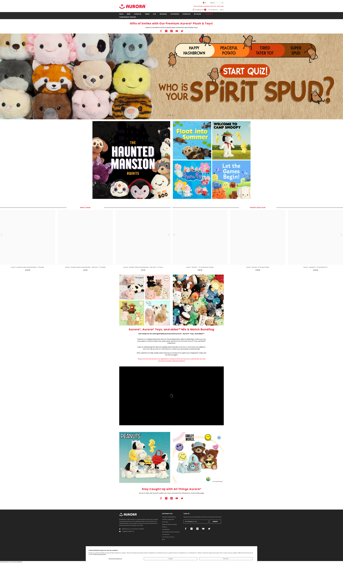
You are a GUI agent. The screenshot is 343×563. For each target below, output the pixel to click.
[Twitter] (182, 31)
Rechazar (225, 558)
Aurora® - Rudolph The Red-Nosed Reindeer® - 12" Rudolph (27, 267)
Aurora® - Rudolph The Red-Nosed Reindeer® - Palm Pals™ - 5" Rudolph (85, 267)
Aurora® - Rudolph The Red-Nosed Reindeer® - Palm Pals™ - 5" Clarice (143, 267)
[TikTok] (171, 31)
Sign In (222, 9)
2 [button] (170, 115)
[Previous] (35, 76)
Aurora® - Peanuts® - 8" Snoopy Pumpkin (257, 267)
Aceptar (170, 558)
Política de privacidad (99, 554)
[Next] (307, 76)
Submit (215, 521)
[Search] (216, 2)
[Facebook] (161, 31)
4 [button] (175, 115)
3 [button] (172, 115)
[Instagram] (166, 31)
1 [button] (168, 115)
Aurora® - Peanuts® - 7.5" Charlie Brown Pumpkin (200, 267)
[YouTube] (177, 31)
